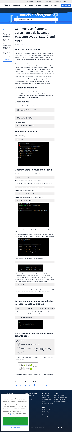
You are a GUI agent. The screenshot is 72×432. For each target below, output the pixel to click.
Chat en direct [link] (48, 1)
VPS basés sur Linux (25, 92)
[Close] (27, 395)
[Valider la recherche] (16, 19)
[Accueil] (6, 5)
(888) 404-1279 (58, 1)
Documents (39, 1)
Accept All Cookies (15, 419)
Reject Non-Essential (15, 423)
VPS (20, 44)
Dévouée (38, 5)
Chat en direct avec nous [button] (59, 395)
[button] (66, 5)
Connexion (31, 1)
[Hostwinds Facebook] (63, 428)
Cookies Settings (15, 427)
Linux (23, 44)
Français (65, 1)
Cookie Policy (13, 414)
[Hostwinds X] (57, 428)
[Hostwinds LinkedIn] (60, 428)
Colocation (45, 5)
